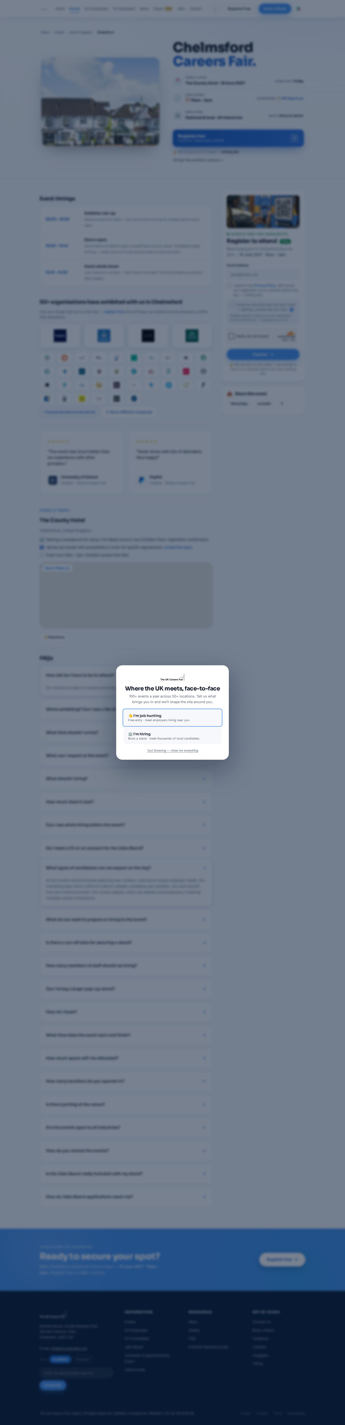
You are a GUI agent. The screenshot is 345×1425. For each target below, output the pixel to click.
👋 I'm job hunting (158, 717)
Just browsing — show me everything (172, 750)
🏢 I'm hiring (163, 736)
